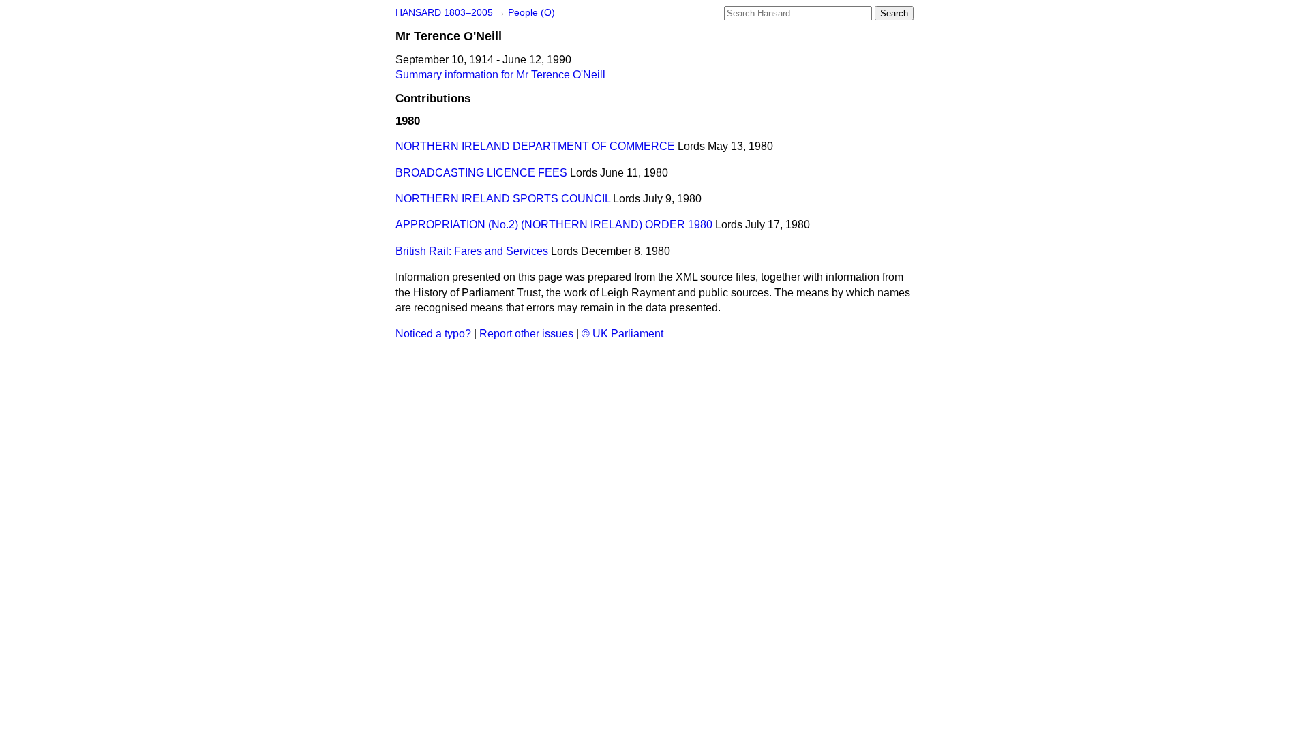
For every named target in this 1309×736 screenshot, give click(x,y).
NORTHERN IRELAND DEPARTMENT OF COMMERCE (535, 146)
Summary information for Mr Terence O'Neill (500, 74)
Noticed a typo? (433, 333)
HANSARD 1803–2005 (444, 12)
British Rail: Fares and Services (471, 251)
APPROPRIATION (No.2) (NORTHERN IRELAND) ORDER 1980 (553, 224)
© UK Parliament (622, 333)
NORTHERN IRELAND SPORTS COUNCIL (502, 198)
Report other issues (526, 333)
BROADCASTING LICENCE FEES (481, 173)
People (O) (531, 12)
